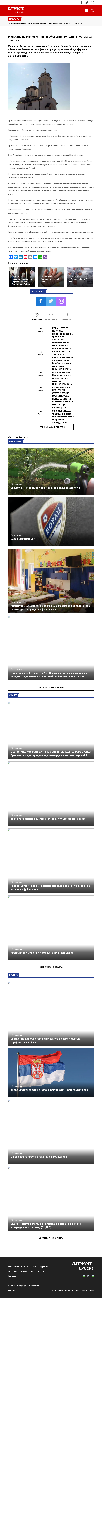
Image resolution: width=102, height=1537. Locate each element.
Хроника (23, 1271)
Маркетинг (34, 1285)
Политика (12, 1271)
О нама (11, 1285)
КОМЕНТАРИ (65, 319)
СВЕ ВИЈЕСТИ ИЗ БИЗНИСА (51, 1238)
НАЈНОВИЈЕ (37, 319)
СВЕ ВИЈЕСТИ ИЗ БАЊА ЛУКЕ (51, 687)
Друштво (44, 1266)
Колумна (12, 1276)
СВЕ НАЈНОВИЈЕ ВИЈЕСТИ (52, 427)
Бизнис (41, 1271)
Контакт (12, 1290)
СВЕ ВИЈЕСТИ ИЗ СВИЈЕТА (51, 967)
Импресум (21, 1285)
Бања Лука (32, 1266)
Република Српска (16, 1266)
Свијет (33, 1271)
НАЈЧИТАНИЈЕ (51, 319)
